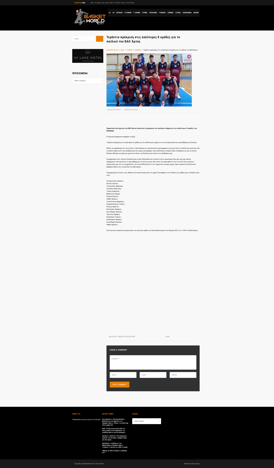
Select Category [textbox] (80, 81)
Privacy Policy (100, 463)
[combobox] (87, 81)
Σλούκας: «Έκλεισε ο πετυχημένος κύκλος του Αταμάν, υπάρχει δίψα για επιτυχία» (114, 438)
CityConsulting (195, 463)
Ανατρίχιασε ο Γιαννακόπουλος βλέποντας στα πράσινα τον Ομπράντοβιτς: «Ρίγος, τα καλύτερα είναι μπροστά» (115, 422)
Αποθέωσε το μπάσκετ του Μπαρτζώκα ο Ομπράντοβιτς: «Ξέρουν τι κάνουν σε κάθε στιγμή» (115, 445)
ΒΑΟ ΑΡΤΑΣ (113, 337)
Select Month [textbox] (139, 421)
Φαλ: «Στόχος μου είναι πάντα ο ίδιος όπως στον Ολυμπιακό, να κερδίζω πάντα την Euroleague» (113, 430)
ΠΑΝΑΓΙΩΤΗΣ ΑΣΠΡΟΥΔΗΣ (126, 337)
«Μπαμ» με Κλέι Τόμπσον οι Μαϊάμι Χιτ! (114, 451)
